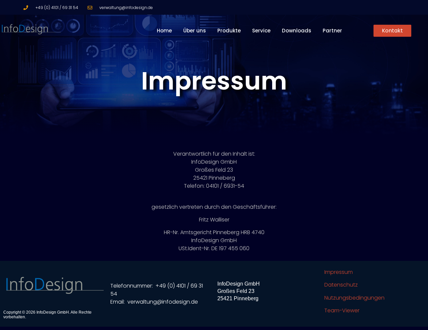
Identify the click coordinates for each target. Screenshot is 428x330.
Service (261, 30)
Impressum (338, 272)
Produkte (229, 30)
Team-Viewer (341, 310)
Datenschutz (341, 285)
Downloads (296, 30)
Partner (332, 30)
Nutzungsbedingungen (354, 298)
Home (164, 30)
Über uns (194, 30)
